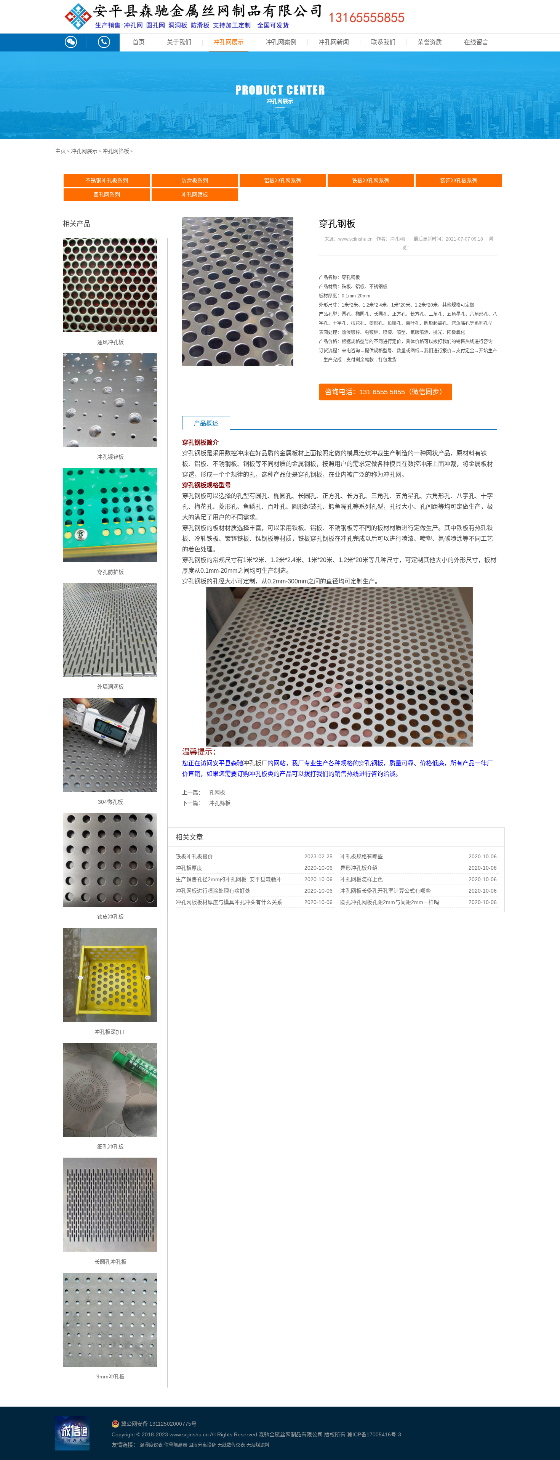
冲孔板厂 (255, 763)
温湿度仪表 (151, 1445)
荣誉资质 (430, 42)
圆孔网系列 (106, 194)
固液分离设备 (202, 1445)
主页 (60, 151)
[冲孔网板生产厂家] (233, 26)
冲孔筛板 (219, 803)
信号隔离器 (175, 1445)
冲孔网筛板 (115, 151)
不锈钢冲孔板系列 (106, 180)
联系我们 (383, 42)
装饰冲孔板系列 (458, 180)
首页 (139, 42)
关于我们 (179, 42)
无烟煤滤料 (257, 1445)
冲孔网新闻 (333, 42)
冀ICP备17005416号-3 (374, 1434)
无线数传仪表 (231, 1445)
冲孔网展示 (228, 42)
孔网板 (217, 792)
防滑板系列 (194, 180)
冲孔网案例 (281, 42)
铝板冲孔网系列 (282, 180)
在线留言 (476, 42)
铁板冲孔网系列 (370, 180)
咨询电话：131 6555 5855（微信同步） (385, 392)
